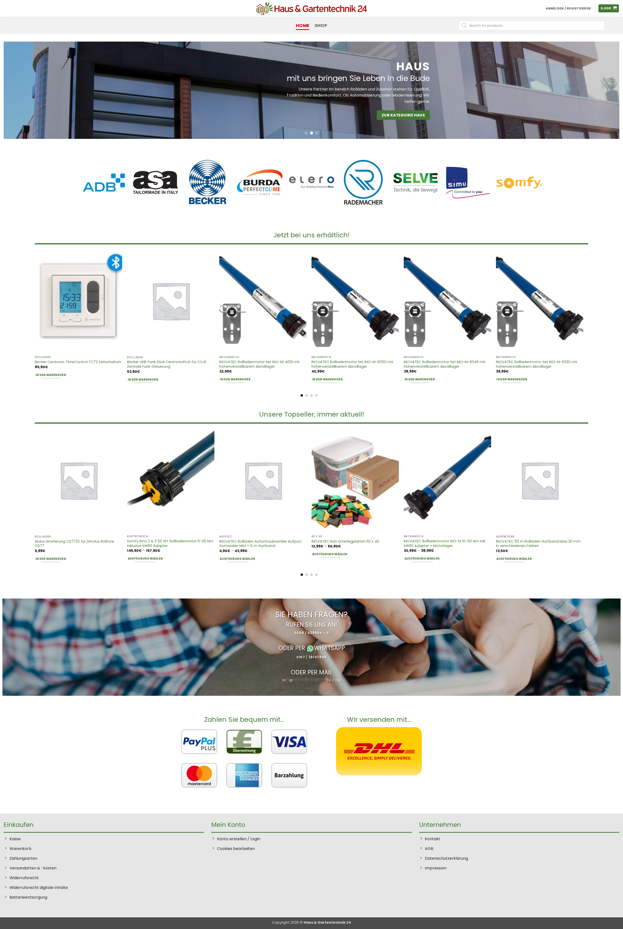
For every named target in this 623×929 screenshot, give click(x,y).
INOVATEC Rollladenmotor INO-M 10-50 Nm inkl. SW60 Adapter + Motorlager (445, 543)
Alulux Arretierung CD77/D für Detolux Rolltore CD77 (74, 543)
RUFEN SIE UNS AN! (311, 625)
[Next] (600, 90)
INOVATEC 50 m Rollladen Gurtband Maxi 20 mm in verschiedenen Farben (538, 543)
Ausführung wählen (145, 559)
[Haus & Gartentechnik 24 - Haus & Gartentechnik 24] (311, 8)
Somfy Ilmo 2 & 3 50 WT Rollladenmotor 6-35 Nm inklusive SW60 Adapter (170, 543)
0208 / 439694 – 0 (311, 632)
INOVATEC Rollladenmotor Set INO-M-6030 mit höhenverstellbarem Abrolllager (536, 364)
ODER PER (292, 648)
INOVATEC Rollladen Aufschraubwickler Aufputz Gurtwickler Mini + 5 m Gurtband (260, 543)
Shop (321, 25)
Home (302, 25)
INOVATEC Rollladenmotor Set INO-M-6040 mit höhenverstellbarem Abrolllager (445, 364)
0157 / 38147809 (311, 657)
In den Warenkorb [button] (51, 375)
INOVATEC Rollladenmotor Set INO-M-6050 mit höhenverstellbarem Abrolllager (352, 364)
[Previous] (22, 90)
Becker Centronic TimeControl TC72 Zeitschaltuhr (78, 362)
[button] (608, 8)
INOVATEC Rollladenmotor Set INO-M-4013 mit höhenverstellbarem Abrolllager (259, 364)
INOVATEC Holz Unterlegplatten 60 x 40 (345, 541)
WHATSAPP (329, 648)
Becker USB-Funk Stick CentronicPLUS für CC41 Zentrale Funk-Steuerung (166, 364)
